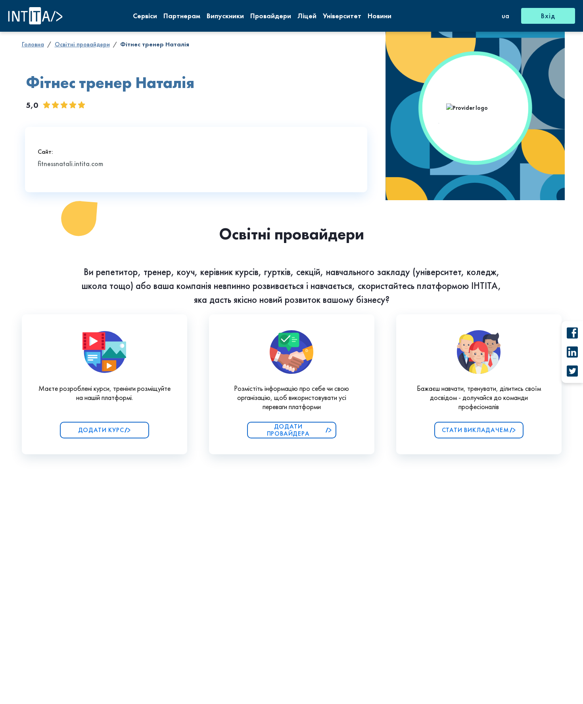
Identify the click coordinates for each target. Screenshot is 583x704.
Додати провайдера (288, 430)
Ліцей (306, 15)
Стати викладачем (475, 430)
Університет (342, 15)
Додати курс (101, 430)
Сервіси (145, 15)
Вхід (548, 15)
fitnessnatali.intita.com (70, 163)
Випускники (225, 15)
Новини (379, 15)
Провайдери (270, 15)
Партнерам (181, 15)
